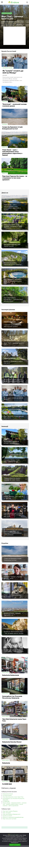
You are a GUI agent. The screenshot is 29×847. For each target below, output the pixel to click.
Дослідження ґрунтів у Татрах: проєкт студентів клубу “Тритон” (14, 380)
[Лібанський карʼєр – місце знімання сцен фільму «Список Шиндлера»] (14, 221)
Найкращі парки (5, 809)
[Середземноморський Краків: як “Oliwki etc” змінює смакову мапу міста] (14, 510)
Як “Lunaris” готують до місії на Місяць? (13, 72)
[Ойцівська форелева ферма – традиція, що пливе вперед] (14, 473)
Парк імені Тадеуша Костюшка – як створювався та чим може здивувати (14, 178)
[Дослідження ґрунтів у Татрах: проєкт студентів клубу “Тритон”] (14, 375)
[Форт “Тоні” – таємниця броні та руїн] (14, 338)
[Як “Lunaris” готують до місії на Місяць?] (14, 61)
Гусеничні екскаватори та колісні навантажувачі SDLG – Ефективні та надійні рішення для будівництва (13, 532)
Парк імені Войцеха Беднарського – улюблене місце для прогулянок (13, 299)
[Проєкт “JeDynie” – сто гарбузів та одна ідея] (14, 492)
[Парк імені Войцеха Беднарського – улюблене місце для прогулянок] (14, 295)
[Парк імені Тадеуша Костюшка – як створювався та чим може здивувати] (14, 166)
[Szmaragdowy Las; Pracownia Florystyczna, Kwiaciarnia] (14, 686)
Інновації (4, 101)
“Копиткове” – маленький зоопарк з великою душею (12, 442)
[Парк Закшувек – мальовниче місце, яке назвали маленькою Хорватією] (14, 276)
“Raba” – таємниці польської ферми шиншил (12, 595)
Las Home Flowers (7, 795)
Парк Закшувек (7, 812)
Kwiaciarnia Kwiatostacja (10, 675)
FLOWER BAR (7, 784)
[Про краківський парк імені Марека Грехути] (14, 240)
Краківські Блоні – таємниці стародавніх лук (12, 614)
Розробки (4, 124)
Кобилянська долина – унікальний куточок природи (12, 263)
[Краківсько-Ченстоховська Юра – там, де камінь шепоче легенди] (14, 627)
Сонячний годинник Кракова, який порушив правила (12, 325)
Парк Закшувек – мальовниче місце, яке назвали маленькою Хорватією (12, 281)
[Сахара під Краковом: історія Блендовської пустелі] (14, 117)
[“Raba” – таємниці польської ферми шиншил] (14, 590)
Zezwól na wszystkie (15, 844)
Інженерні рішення (6, 13)
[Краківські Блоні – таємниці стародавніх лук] (14, 609)
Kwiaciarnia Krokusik (8, 793)
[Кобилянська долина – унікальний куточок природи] (14, 258)
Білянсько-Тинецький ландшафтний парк (13, 817)
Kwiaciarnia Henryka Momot (11, 742)
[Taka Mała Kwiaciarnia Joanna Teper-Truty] (14, 709)
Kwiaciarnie (5, 672)
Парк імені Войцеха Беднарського (11, 814)
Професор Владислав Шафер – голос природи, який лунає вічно (13, 650)
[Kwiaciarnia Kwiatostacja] (14, 665)
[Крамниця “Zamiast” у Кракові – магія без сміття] (14, 572)
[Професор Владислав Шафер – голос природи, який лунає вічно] (14, 645)
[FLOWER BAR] (14, 774)
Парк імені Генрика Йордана (10, 811)
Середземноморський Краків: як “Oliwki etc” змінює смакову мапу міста (13, 514)
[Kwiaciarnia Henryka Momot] (14, 732)
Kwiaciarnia (6, 763)
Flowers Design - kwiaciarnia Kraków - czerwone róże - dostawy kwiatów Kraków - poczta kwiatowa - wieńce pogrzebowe (14, 804)
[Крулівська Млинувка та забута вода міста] (14, 357)
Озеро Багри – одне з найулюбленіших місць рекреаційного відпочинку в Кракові (12, 207)
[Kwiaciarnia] (14, 753)
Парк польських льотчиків (9, 818)
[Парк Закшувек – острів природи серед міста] (14, 411)
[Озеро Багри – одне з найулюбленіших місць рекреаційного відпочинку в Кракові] (14, 140)
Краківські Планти (7, 815)
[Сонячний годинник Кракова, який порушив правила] (14, 320)
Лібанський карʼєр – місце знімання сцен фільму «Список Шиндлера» (13, 226)
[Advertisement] (14, 36)
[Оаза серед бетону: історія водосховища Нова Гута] (14, 455)
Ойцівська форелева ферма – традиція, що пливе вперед (12, 479)
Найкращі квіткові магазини (9, 791)
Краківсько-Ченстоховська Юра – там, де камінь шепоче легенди (13, 632)
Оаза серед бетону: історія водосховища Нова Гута (12, 460)
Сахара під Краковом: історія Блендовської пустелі (12, 559)
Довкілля (4, 147)
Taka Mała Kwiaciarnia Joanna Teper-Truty (13, 797)
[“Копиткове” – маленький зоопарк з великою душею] (14, 94)
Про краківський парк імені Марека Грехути (12, 245)
